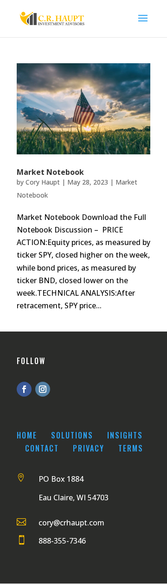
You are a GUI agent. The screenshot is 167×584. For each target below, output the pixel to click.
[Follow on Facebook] (24, 389)
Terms (130, 448)
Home (27, 435)
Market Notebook (50, 172)
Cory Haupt (43, 182)
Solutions (72, 435)
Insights (125, 435)
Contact (42, 448)
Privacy (88, 448)
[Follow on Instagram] (42, 389)
